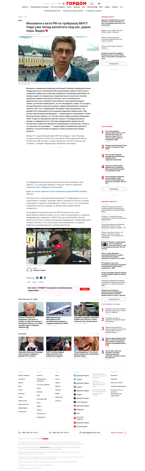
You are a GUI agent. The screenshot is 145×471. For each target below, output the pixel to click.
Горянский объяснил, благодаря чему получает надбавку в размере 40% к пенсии (30, 354)
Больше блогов (114, 63)
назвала (44, 222)
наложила (57, 215)
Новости (25, 7)
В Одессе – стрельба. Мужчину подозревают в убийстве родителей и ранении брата (113, 218)
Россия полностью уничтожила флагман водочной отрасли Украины (111, 39)
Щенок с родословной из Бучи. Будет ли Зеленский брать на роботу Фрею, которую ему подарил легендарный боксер (115, 340)
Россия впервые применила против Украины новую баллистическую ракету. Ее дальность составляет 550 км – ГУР (116, 180)
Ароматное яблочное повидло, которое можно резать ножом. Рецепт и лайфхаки (115, 310)
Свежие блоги (107, 17)
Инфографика (23, 408)
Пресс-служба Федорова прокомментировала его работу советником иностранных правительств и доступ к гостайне (113, 255)
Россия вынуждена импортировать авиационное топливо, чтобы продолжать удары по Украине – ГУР (113, 226)
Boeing (34, 282)
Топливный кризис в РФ (52, 11)
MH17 (28, 282)
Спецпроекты (41, 417)
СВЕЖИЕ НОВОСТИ (109, 201)
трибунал (41, 282)
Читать (85, 289)
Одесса (57, 382)
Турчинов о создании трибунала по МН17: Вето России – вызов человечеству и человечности (86, 319)
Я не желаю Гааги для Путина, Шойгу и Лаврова (112, 31)
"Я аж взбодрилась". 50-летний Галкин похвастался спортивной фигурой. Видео (86, 354)
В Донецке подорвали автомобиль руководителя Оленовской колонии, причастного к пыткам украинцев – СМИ (113, 283)
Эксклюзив (91, 7)
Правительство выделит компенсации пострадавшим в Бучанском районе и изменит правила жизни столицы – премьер (113, 292)
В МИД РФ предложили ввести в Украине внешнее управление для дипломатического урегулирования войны (113, 209)
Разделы (39, 372)
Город (57, 372)
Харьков (58, 390)
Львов (57, 379)
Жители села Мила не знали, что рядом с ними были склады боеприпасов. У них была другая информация (112, 234)
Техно (20, 397)
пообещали (83, 198)
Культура (21, 393)
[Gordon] (76, 3)
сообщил (70, 203)
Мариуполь (59, 397)
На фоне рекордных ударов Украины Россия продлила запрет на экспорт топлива (113, 274)
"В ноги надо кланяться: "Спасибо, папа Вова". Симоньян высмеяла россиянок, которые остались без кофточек (115, 354)
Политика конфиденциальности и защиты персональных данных (98, 383)
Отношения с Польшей (93, 11)
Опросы (115, 7)
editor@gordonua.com (91, 433)
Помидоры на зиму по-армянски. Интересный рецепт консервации (115, 319)
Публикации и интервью (39, 7)
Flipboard (80, 409)
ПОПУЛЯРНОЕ (107, 126)
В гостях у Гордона (58, 7)
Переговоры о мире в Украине (73, 11)
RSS (78, 413)
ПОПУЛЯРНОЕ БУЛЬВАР (110, 304)
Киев (57, 375)
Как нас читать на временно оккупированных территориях (117, 392)
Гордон (20, 17)
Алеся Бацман (82, 402)
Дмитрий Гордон (83, 375)
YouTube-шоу (41, 413)
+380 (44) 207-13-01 (29, 433)
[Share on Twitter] (41, 277)
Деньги (20, 382)
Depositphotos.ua (45, 447)
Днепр (57, 393)
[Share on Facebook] (37, 277)
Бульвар (77, 7)
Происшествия (23, 404)
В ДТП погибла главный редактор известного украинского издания (55, 354)
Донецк (57, 386)
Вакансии (114, 375)
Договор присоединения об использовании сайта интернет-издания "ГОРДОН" (99, 392)
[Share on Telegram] (45, 277)
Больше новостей (114, 299)
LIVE (83, 7)
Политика (84, 323)
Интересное (22, 411)
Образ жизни (22, 401)
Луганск (58, 401)
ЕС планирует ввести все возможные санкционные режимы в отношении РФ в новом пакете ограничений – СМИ (113, 265)
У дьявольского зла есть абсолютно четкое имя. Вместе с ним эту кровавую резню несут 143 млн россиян (113, 22)
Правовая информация (118, 386)
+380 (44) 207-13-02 (60, 433)
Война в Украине (23, 375)
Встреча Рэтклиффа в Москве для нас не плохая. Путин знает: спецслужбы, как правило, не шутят (113, 55)
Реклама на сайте (116, 382)
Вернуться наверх (117, 432)
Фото (101, 7)
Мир (26, 17)
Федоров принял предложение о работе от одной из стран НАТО (116, 147)
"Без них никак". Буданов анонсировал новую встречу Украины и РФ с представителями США (114, 157)
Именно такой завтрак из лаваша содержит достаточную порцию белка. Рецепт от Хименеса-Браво (115, 329)
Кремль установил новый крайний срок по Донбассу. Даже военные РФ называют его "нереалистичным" (115, 168)
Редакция (114, 379)
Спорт (20, 390)
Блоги (69, 7)
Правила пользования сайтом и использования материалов (99, 375)
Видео (107, 7)
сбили (36, 185)
